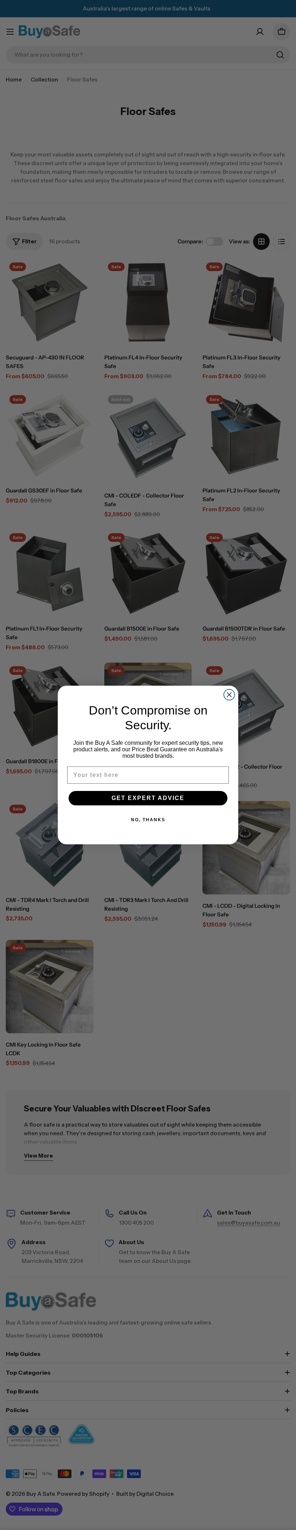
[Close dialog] (229, 694)
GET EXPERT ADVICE (148, 798)
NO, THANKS (148, 819)
